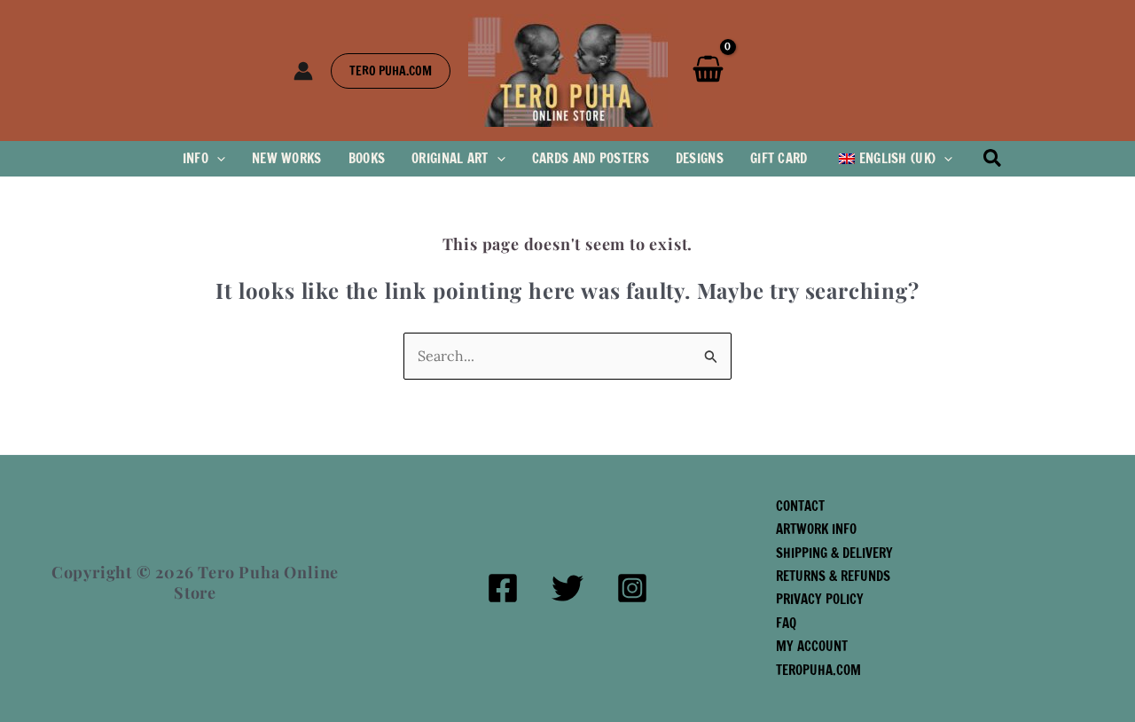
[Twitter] (567, 588)
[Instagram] (632, 588)
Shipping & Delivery (834, 553)
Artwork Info (816, 529)
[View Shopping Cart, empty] (708, 70)
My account (812, 646)
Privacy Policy (820, 599)
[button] (390, 71)
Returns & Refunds (833, 576)
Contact (800, 506)
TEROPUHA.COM (818, 670)
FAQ (786, 623)
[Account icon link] (303, 71)
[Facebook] (503, 588)
